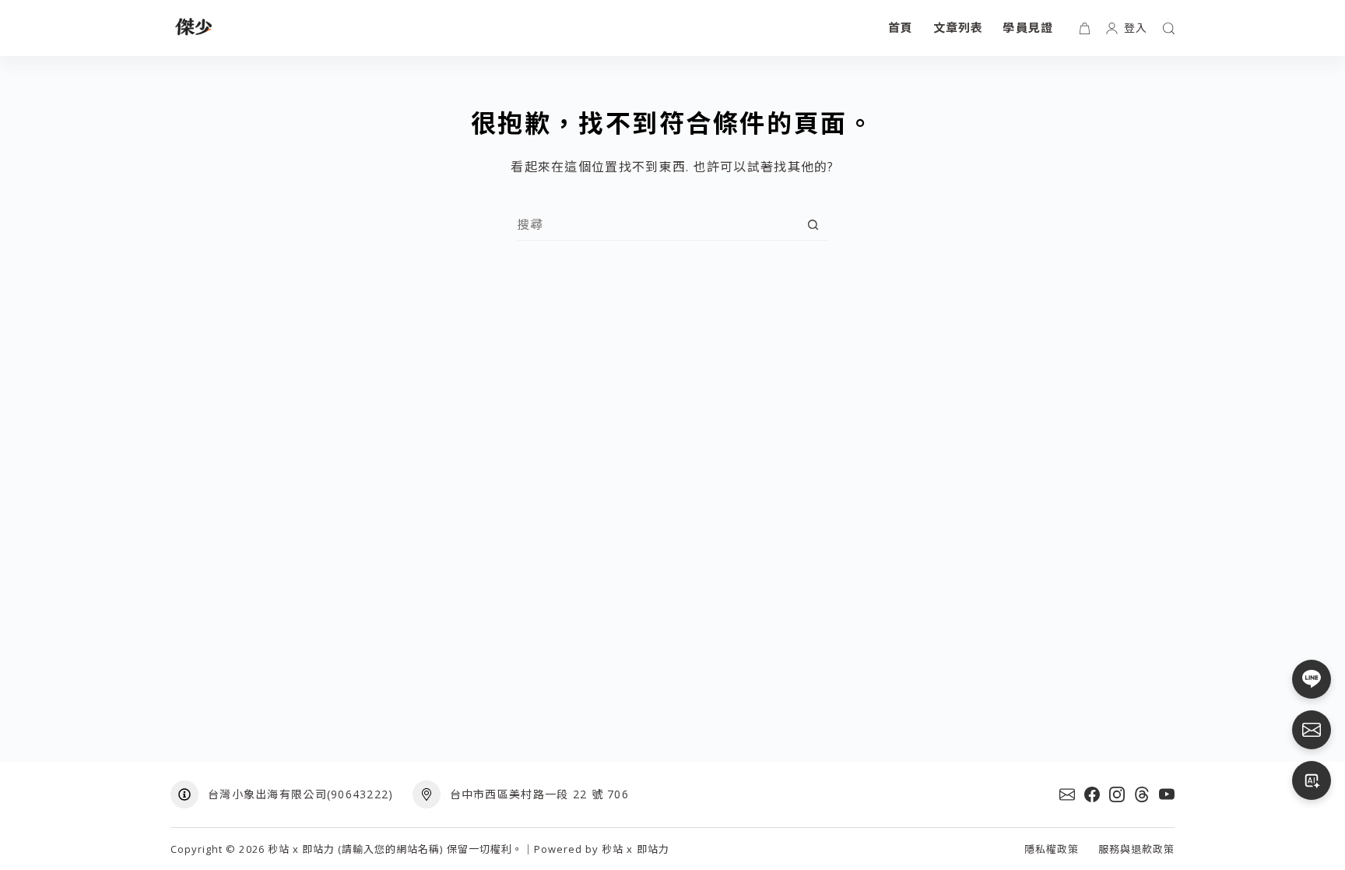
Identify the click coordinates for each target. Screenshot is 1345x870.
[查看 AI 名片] (1311, 780)
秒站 (612, 849)
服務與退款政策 (1136, 849)
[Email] (1067, 794)
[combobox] (657, 224)
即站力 (653, 849)
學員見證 (1028, 27)
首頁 (900, 27)
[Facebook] (1092, 794)
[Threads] (1142, 794)
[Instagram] (1117, 794)
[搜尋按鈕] (813, 225)
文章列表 (958, 27)
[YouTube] (1167, 794)
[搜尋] (1169, 28)
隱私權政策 (1051, 849)
